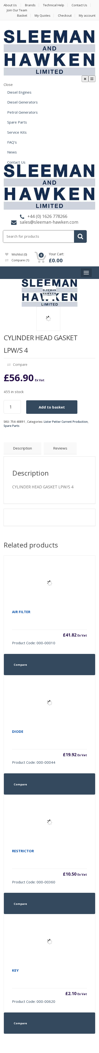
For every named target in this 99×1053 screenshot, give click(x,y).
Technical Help (53, 5)
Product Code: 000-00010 (49, 627)
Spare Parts (17, 122)
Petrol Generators (22, 112)
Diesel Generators (22, 102)
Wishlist (19, 254)
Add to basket (52, 407)
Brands (30, 5)
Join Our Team (17, 10)
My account (87, 15)
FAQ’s (12, 142)
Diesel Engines (19, 92)
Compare (20, 260)
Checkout (65, 15)
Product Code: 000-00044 (49, 747)
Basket (22, 15)
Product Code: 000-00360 (49, 866)
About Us (10, 5)
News (12, 152)
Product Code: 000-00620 (49, 986)
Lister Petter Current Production (66, 422)
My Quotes (42, 15)
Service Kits (17, 132)
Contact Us (79, 5)
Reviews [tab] (60, 448)
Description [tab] (22, 448)
